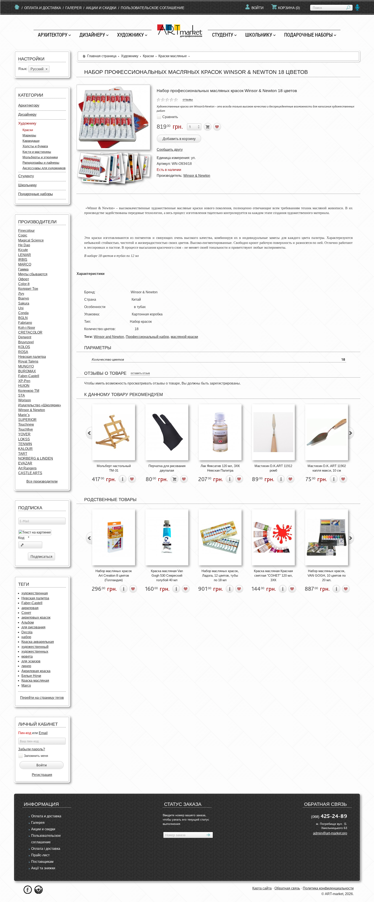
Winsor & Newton (31, 410)
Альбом (27, 622)
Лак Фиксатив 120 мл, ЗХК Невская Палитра (220, 468)
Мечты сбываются (32, 274)
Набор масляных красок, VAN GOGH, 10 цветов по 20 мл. (327, 575)
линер (26, 666)
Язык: (22, 69)
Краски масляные (172, 56)
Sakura (23, 303)
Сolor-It (23, 284)
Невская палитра (32, 357)
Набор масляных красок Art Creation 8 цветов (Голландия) (113, 575)
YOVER (24, 434)
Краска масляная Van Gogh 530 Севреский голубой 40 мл (167, 575)
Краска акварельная (37, 642)
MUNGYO (26, 366)
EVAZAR (25, 463)
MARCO (24, 264)
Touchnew (26, 424)
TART (22, 454)
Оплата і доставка (45, 848)
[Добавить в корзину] (207, 127)
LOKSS (24, 439)
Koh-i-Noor (26, 327)
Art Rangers (27, 468)
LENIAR (24, 255)
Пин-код (24, 733)
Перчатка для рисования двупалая (166, 468)
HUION (23, 386)
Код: (23, 538)
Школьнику (258, 34)
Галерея (73, 8)
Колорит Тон (28, 288)
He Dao (24, 245)
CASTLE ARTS (30, 473)
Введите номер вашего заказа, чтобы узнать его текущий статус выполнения (186, 819)
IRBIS (22, 259)
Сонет (26, 613)
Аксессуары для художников (44, 168)
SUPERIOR (27, 420)
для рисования (33, 627)
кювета (27, 656)
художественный (34, 647)
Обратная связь (287, 888)
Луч (21, 293)
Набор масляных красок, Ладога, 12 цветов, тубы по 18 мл (220, 575)
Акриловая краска (35, 671)
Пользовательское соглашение (152, 8)
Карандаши (31, 141)
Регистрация (42, 775)
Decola (26, 632)
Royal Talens (28, 361)
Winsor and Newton (109, 337)
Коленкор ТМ (28, 391)
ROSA (23, 352)
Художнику (130, 34)
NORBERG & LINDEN (35, 458)
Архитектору (52, 34)
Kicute (23, 250)
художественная (34, 593)
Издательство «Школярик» (39, 405)
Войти (257, 8)
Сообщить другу (170, 149)
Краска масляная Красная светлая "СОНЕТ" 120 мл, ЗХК (273, 575)
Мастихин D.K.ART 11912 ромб (273, 468)
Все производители (42, 481)
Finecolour (26, 230)
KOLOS (24, 347)
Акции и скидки (101, 8)
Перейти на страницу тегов (42, 697)
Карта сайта (262, 888)
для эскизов (30, 661)
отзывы (188, 99)
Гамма (23, 269)
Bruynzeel (26, 342)
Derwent (24, 337)
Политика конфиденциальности (328, 888)
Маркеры (29, 135)
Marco (26, 685)
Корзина (289, 8)
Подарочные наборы (308, 34)
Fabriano (25, 322)
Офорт (23, 279)
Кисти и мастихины (37, 152)
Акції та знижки (43, 868)
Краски (28, 130)
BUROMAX (27, 371)
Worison (24, 400)
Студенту (222, 34)
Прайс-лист (40, 855)
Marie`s (24, 415)
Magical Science (31, 240)
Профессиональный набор (147, 337)
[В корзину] (174, 479)
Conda (23, 313)
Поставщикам (42, 861)
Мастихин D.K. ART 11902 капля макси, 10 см (327, 468)
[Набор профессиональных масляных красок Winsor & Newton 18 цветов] (113, 117)
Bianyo (23, 298)
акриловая (30, 608)
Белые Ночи (31, 676)
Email (43, 733)
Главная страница (101, 56)
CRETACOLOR (30, 332)
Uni (21, 308)
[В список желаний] (217, 127)
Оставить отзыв (140, 373)
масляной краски (184, 337)
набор (26, 637)
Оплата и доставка (42, 8)
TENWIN (25, 444)
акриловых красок (35, 617)
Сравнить (170, 116)
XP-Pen (24, 381)
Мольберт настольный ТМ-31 (114, 468)
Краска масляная (35, 680)
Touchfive (25, 429)
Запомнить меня (36, 756)
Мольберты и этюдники (40, 157)
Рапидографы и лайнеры (41, 162)
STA (21, 395)
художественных (34, 651)
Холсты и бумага (35, 146)
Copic (22, 235)
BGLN (23, 318)
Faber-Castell (28, 376)
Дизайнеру (92, 34)
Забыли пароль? (31, 749)
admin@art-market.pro (330, 833)
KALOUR (25, 449)
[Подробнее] (122, 479)
